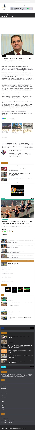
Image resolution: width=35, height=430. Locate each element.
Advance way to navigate (6, 275)
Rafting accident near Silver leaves (13, 263)
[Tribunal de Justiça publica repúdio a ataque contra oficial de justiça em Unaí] (17, 126)
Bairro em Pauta (4, 395)
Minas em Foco (4, 386)
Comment (29, 260)
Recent (18, 260)
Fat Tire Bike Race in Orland (6, 267)
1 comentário (14, 362)
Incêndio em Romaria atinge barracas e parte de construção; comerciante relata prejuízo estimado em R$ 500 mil (20, 169)
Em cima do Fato (4, 393)
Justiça (7, 14)
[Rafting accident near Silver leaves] (4, 264)
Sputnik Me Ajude (4, 397)
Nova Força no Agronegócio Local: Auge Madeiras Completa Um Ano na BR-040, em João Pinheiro (20, 256)
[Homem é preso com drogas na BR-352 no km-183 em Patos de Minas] (4, 342)
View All (32, 198)
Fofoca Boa (3, 405)
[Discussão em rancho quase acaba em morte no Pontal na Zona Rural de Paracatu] (4, 299)
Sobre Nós (11, 16)
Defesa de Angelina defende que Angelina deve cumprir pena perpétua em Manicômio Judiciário (27, 131)
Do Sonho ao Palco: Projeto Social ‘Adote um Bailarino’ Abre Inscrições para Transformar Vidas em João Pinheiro (17, 222)
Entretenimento (4, 16)
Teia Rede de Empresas (22, 14)
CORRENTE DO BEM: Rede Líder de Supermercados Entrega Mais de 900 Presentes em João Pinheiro (20, 241)
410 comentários (10, 277)
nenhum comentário (16, 170)
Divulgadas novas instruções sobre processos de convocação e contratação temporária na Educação (19, 351)
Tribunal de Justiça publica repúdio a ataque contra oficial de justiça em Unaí (17, 130)
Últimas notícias (13, 14)
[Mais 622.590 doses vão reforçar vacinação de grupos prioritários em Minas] (4, 318)
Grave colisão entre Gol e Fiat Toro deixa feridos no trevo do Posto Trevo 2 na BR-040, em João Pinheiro (20, 174)
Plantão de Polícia (4, 390)
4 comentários (16, 242)
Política (2, 14)
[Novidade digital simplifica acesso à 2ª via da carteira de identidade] (4, 337)
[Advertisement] (17, 24)
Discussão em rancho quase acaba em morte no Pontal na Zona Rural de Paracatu (19, 298)
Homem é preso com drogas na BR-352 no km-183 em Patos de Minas (18, 340)
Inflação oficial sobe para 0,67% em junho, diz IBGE (10, 307)
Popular (6, 260)
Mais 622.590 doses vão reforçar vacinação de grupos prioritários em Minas (19, 317)
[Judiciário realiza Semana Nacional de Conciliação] (6, 126)
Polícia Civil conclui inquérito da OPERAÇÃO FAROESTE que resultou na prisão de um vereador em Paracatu (20, 356)
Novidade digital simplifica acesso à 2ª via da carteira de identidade (18, 336)
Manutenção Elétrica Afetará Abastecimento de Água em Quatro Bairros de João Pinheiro (20, 303)
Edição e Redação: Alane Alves (12, 60)
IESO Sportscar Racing (5, 279)
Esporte (3, 407)
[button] (8, 14)
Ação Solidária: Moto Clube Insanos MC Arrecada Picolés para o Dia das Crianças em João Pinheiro (20, 246)
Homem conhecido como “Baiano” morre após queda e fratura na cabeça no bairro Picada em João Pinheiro (19, 179)
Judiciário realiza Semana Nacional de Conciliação (5, 130)
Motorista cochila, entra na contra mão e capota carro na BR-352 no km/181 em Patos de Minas (20, 312)
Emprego (3, 401)
